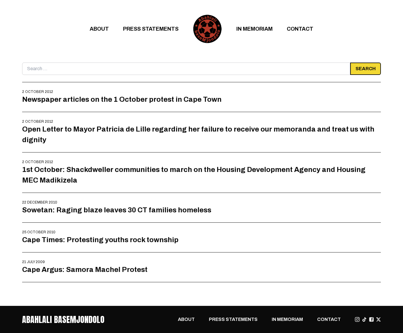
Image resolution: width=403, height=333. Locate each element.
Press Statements (150, 29)
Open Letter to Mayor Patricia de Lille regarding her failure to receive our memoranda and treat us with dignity (198, 134)
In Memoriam (254, 29)
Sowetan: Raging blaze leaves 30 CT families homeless (116, 209)
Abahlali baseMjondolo (63, 319)
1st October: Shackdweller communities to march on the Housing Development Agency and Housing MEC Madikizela (194, 175)
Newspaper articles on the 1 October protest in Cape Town (122, 99)
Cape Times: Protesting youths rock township (100, 239)
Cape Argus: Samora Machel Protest (85, 269)
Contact (300, 29)
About (99, 29)
